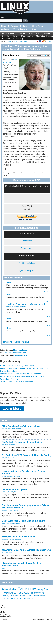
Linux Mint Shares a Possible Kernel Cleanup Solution (24, 472)
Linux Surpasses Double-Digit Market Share (23, 520)
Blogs (25, 26)
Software (6, 38)
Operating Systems (44, 36)
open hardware (6, 444)
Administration (5, 476)
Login (49, 41)
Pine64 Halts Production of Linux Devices (22, 441)
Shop (34, 29)
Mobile (26, 592)
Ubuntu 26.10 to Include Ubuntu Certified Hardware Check (21, 564)
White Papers (37, 26)
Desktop (4, 523)
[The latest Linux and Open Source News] (44, 41)
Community (27, 588)
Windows (18, 428)
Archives (5, 29)
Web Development (36, 595)
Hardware (7, 592)
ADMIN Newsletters (21, 355)
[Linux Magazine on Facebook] (39, 41)
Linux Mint (17, 476)
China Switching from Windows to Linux (21, 426)
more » (47, 291)
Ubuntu (3, 568)
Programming (27, 36)
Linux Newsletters (20, 350)
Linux (3, 428)
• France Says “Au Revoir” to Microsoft (16, 381)
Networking (18, 38)
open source (27, 598)
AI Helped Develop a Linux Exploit (18, 536)
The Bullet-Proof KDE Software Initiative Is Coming (26, 455)
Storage (12, 444)
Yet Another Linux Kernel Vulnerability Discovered (26, 549)
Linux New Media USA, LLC (44, 619)
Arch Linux (4, 492)
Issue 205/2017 (10, 61)
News (3, 26)
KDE (3, 458)
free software (15, 598)
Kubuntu (7, 458)
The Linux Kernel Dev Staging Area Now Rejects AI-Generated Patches (25, 506)
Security (16, 510)
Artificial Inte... (5, 510)
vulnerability (18, 539)
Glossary (5, 619)
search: (2, 17)
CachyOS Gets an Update (14, 489)
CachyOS (10, 492)
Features (14, 26)
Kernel (11, 476)
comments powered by (16, 341)
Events (47, 589)
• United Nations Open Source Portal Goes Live (20, 373)
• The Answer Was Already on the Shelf (17, 365)
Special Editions (20, 29)
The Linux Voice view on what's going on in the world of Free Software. (26, 305)
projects (12, 458)
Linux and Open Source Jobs (15, 352)
